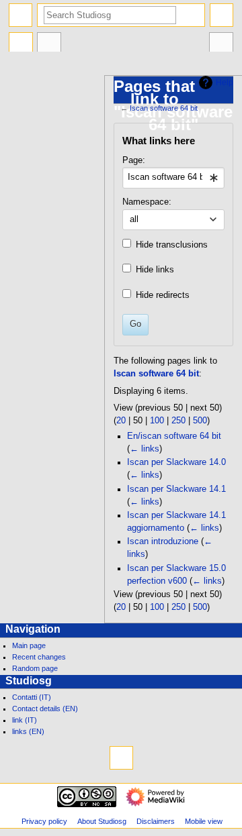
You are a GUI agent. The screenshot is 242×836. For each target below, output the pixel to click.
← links (144, 449)
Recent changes (39, 657)
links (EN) (28, 731)
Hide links (155, 269)
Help (224, 82)
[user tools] (221, 15)
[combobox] (173, 178)
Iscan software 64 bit (164, 108)
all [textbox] (134, 219)
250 (178, 420)
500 (200, 420)
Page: (133, 160)
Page (20, 43)
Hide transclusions (172, 245)
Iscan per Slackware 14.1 (176, 489)
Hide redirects (163, 295)
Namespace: (146, 202)
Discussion (49, 43)
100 (157, 420)
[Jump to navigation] (20, 15)
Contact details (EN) (45, 708)
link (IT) (24, 720)
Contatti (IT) (31, 697)
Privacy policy (44, 821)
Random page (35, 668)
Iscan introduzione (162, 541)
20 (121, 420)
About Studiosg (101, 821)
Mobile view (204, 821)
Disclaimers (155, 821)
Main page (29, 645)
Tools (221, 43)
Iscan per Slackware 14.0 (176, 462)
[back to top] (121, 758)
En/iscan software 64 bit (174, 436)
